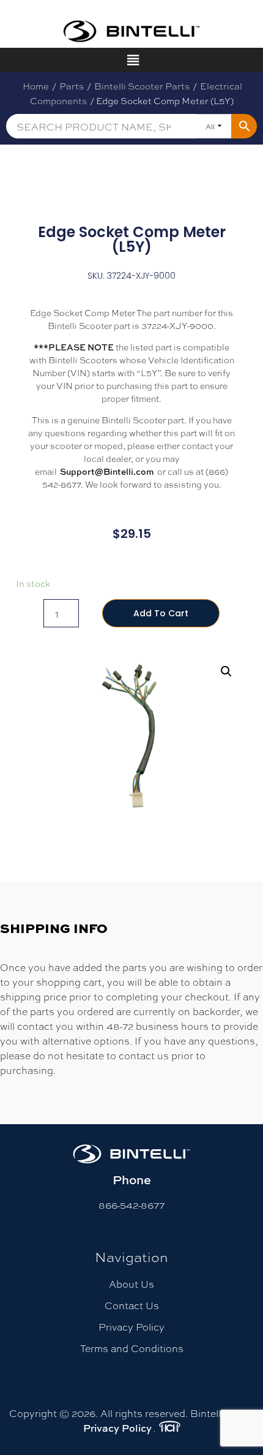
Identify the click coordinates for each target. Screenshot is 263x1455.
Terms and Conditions (131, 1348)
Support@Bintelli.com (107, 471)
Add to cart (160, 613)
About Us (131, 1284)
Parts (71, 86)
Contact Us (132, 1305)
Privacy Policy (131, 1327)
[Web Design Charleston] (170, 1428)
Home (36, 86)
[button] (226, 671)
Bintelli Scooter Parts (142, 86)
